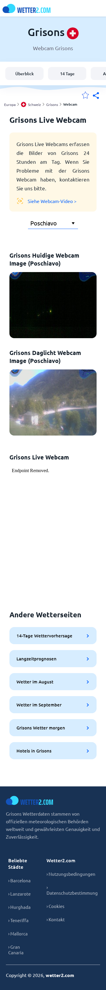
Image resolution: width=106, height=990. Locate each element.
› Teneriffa (18, 920)
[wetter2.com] (26, 8)
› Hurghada (19, 907)
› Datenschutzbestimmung (72, 890)
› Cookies (55, 906)
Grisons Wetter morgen (40, 728)
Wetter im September (39, 705)
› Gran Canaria (16, 949)
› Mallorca (18, 933)
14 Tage (67, 73)
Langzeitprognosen (36, 659)
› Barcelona (19, 880)
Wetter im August (34, 682)
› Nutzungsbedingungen (71, 874)
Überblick (24, 73)
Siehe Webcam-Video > (52, 201)
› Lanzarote (19, 893)
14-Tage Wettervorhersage (44, 636)
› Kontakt (56, 919)
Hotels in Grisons (34, 751)
